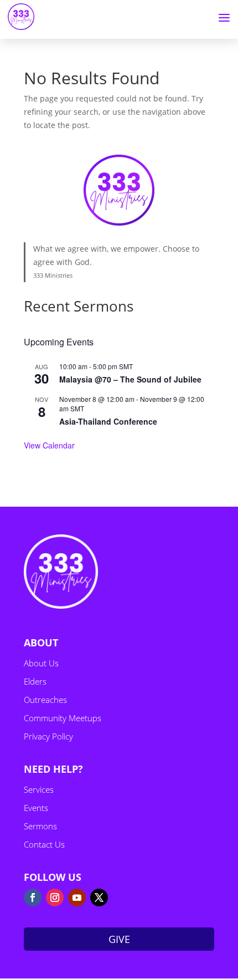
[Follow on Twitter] (99, 897)
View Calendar (49, 445)
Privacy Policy (48, 736)
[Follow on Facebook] (33, 897)
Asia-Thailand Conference (108, 421)
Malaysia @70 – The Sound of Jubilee (130, 379)
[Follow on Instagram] (55, 897)
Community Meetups (62, 717)
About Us (41, 663)
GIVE (119, 939)
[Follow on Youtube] (77, 897)
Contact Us (44, 844)
